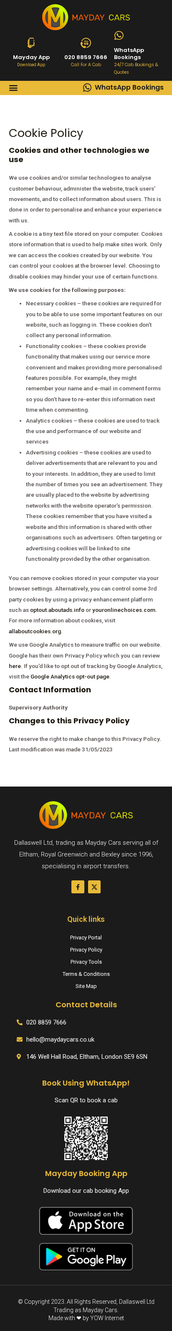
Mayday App (31, 57)
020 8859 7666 (85, 57)
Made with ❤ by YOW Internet (86, 1318)
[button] (13, 88)
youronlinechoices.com (123, 609)
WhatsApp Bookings (129, 53)
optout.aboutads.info (57, 609)
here (15, 666)
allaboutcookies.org (35, 631)
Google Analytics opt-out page (69, 676)
